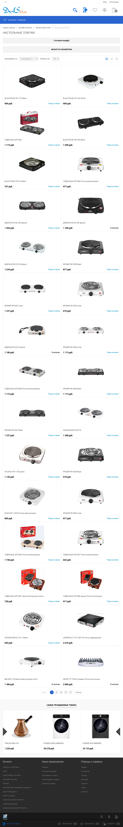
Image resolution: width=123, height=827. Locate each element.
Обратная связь (13, 824)
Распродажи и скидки (49, 775)
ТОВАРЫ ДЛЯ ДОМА (10, 804)
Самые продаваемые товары (61, 705)
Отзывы (84, 775)
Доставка (84, 779)
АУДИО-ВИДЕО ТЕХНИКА (12, 775)
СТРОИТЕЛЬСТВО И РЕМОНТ (13, 800)
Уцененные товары (48, 783)
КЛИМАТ (6, 783)
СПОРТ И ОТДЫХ (9, 796)
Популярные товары (49, 771)
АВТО (5, 771)
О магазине (85, 771)
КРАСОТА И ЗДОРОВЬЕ (11, 767)
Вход (105, 2)
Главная (84, 767)
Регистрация (114, 2)
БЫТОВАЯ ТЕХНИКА (10, 779)
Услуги (83, 788)
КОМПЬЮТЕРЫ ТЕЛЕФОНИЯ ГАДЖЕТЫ (17, 788)
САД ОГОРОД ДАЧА (10, 792)
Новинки (45, 767)
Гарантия (84, 783)
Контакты (84, 792)
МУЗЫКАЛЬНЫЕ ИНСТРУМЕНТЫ (15, 808)
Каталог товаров (16, 20)
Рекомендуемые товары (51, 779)
